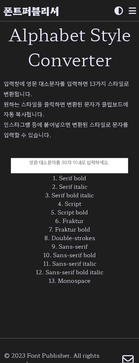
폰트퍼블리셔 (31, 11)
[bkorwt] (119, 10)
